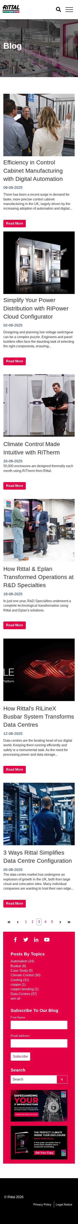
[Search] (62, 1079)
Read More (14, 223)
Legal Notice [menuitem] (64, 1204)
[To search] (58, 9)
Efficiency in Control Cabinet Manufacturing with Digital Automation (33, 170)
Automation (22, 961)
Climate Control (25, 975)
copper (18, 984)
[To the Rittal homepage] (11, 12)
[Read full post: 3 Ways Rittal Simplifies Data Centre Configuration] (39, 844)
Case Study (22, 970)
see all (15, 998)
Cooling (20, 980)
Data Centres (24, 994)
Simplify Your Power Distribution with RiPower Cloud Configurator (35, 308)
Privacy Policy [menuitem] (42, 1204)
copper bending (24, 989)
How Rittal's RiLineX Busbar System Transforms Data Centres (38, 716)
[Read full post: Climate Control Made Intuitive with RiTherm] (39, 435)
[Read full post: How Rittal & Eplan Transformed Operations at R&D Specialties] (39, 560)
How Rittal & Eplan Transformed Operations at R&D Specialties (38, 577)
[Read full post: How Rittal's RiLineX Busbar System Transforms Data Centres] (39, 700)
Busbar (18, 966)
